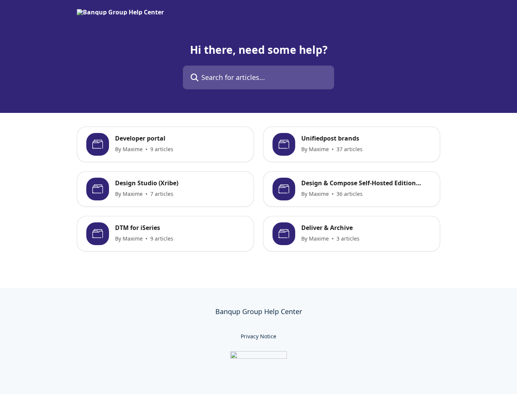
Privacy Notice (258, 336)
